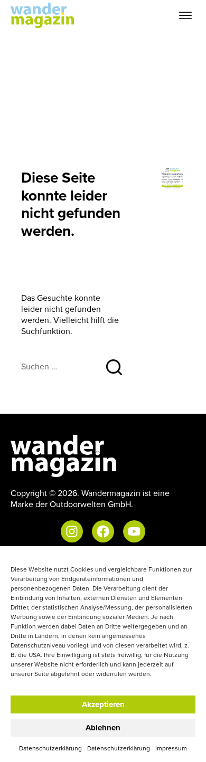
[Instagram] (72, 531)
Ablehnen (103, 728)
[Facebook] (103, 531)
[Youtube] (134, 531)
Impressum (171, 748)
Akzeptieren (103, 704)
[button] (185, 15)
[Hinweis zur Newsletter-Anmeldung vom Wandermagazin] (172, 177)
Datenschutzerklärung (50, 748)
